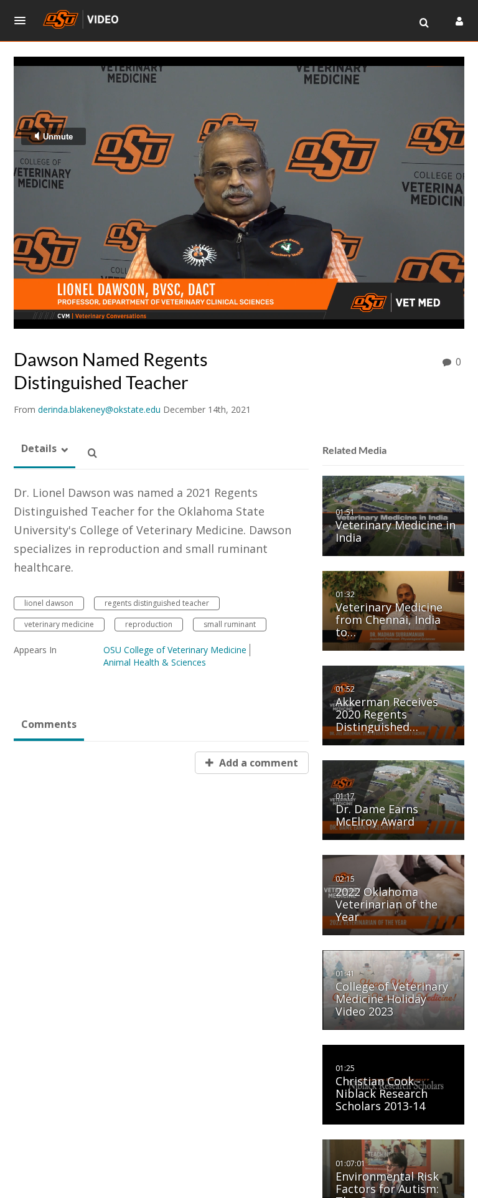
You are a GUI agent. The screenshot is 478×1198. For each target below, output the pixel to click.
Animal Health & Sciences (154, 662)
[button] (24, 20)
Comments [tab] (49, 724)
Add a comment (257, 763)
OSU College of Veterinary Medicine (174, 650)
